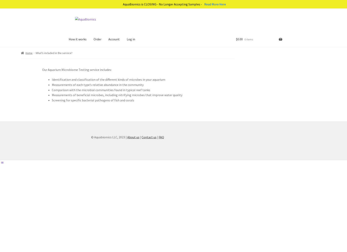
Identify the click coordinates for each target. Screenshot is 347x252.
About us (133, 137)
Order (97, 39)
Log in (131, 39)
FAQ (161, 137)
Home (29, 53)
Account (114, 39)
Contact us (149, 137)
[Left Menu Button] (2, 163)
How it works (78, 39)
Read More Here (215, 4)
